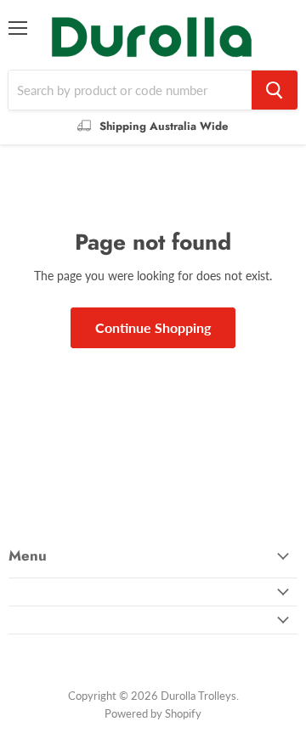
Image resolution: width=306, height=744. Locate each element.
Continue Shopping (153, 327)
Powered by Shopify (153, 713)
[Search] (275, 90)
